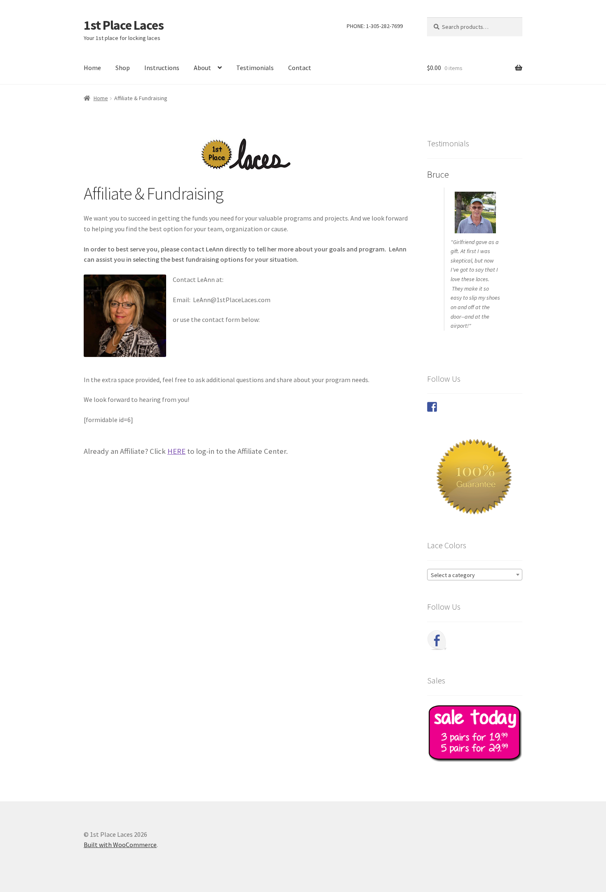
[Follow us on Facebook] (432, 407)
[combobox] (474, 574)
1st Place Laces (124, 25)
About (202, 67)
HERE (176, 451)
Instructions (161, 67)
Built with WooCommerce (120, 844)
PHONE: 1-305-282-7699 (375, 26)
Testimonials (255, 67)
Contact (299, 67)
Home (92, 67)
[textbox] (474, 575)
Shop (122, 67)
